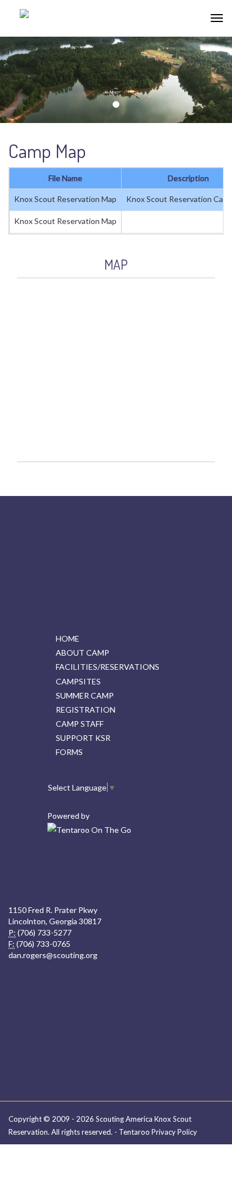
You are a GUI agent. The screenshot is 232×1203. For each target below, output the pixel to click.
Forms (69, 752)
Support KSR (83, 738)
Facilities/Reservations (107, 666)
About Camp (82, 652)
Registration (85, 709)
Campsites (78, 681)
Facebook (114, 870)
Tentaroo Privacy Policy (158, 1131)
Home (67, 638)
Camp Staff (80, 723)
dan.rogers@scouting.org (52, 955)
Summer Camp (85, 695)
